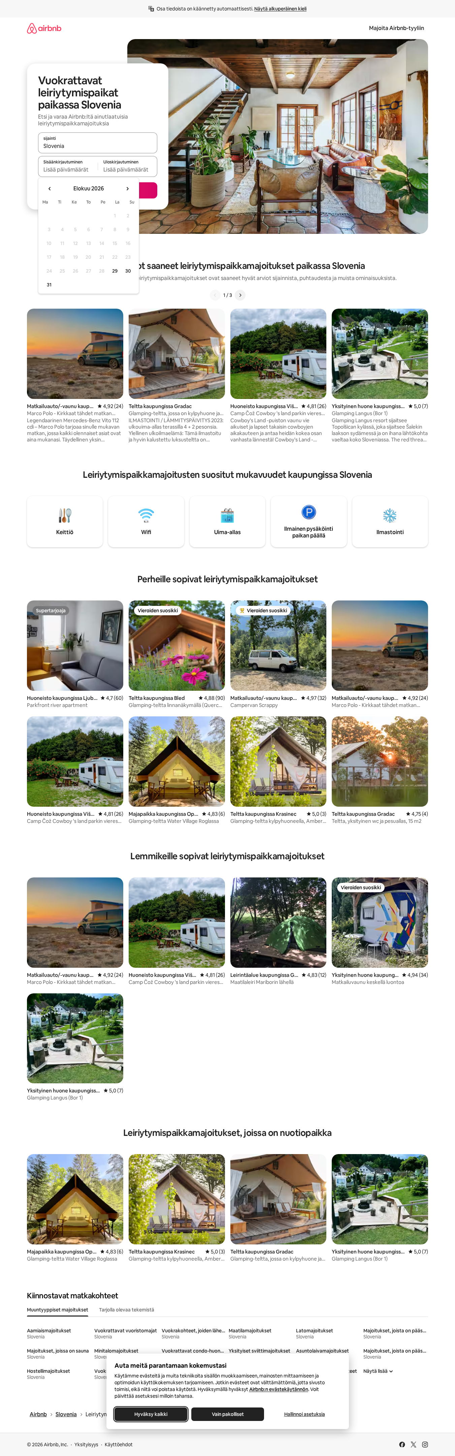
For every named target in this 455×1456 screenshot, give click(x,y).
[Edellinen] (215, 295)
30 (128, 271)
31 (49, 285)
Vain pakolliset (227, 1414)
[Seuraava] (240, 295)
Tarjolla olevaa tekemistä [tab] (126, 1310)
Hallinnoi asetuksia (304, 1414)
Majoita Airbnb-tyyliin (396, 28)
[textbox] (67, 169)
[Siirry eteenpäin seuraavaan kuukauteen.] (127, 189)
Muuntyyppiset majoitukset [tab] (57, 1310)
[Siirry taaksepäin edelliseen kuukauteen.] (50, 189)
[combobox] (97, 146)
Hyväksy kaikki (150, 1414)
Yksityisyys (86, 1445)
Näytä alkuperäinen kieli (280, 9)
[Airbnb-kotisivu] (44, 28)
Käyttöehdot (119, 1445)
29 (115, 271)
